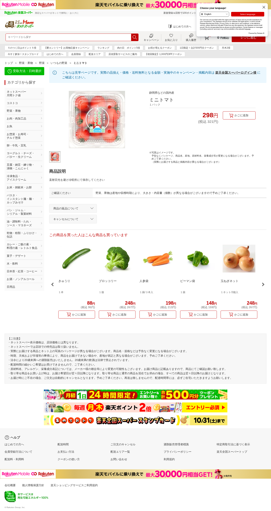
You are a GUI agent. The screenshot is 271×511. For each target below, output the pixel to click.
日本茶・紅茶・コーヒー (22, 271)
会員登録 (76, 54)
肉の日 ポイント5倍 (128, 47)
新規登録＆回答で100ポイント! (180, 13)
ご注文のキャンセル (123, 444)
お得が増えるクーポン (160, 47)
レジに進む (249, 37)
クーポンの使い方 (69, 459)
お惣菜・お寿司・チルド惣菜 (18, 136)
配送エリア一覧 (120, 451)
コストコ (12, 103)
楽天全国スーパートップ (232, 451)
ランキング (103, 47)
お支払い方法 (66, 451)
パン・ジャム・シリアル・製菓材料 (19, 212)
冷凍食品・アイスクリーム (16, 177)
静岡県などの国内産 (161, 92)
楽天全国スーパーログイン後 (236, 72)
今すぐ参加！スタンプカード (23, 54)
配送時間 (63, 444)
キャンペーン (151, 39)
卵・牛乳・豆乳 (16, 145)
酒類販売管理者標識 (176, 444)
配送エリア (95, 54)
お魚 (9, 126)
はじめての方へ (182, 26)
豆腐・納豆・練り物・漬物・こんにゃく (21, 166)
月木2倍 (226, 47)
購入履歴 (191, 39)
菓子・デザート (16, 255)
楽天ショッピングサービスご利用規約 (74, 485)
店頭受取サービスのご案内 (123, 54)
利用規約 (169, 459)
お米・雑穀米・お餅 (19, 187)
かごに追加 (241, 115)
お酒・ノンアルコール (21, 279)
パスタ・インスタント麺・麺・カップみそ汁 (21, 199)
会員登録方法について (18, 451)
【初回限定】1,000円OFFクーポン (163, 54)
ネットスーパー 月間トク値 (22, 93)
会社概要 (10, 485)
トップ (9, 62)
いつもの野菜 (59, 62)
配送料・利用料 (14, 459)
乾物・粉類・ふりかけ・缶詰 (22, 234)
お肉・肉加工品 (16, 118)
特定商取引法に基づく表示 (233, 444)
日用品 (11, 286)
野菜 (42, 62)
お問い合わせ (119, 459)
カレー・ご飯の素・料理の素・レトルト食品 (22, 246)
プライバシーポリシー (177, 451)
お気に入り (171, 39)
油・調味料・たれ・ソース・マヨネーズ (19, 223)
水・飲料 (12, 263)
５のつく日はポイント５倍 (22, 47)
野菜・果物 (26, 62)
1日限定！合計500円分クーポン (197, 47)
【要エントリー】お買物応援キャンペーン (66, 47)
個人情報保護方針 (33, 485)
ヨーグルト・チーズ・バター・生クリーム (21, 155)
